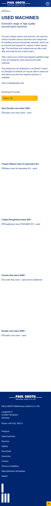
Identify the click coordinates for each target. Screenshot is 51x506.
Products (5, 431)
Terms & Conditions (10, 466)
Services (5, 441)
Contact (4, 461)
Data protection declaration (13, 471)
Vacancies (6, 456)
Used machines (8, 436)
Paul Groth (6, 451)
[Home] (15, 3)
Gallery (4, 446)
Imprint (4, 476)
